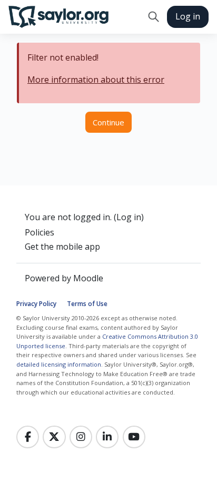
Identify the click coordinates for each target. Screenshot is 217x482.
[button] (153, 17)
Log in (187, 16)
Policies (39, 232)
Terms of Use (87, 303)
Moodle (88, 278)
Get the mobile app (62, 246)
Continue (108, 122)
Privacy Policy (36, 303)
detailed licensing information (58, 364)
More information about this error (95, 79)
